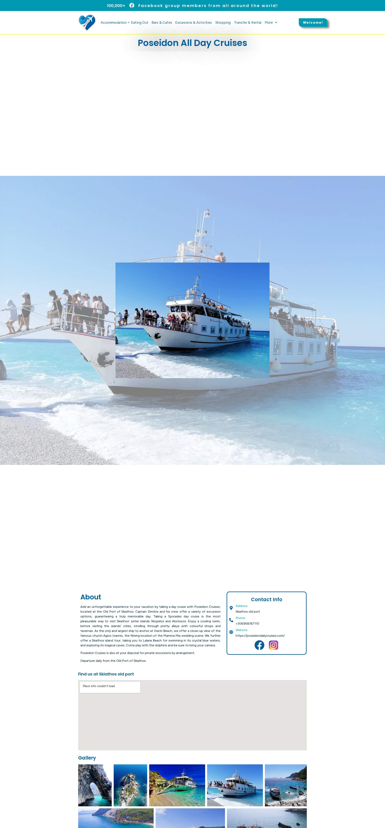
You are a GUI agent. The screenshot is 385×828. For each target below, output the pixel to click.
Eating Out (139, 22)
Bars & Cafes (162, 22)
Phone (240, 618)
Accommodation (115, 22)
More (269, 22)
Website (241, 630)
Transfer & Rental (247, 22)
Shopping (223, 22)
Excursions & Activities (193, 22)
